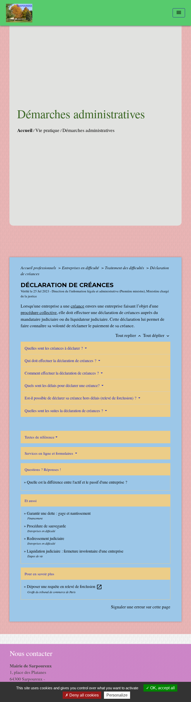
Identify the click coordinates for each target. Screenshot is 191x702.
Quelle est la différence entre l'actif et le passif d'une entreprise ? (77, 482)
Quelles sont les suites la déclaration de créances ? (64, 410)
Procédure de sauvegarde (46, 525)
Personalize (117, 695)
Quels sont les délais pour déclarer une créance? (62, 385)
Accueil (24, 130)
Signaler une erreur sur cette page (140, 607)
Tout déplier (156, 335)
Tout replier (128, 335)
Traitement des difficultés (125, 267)
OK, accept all (162, 688)
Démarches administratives (88, 130)
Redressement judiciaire (45, 538)
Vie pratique (47, 130)
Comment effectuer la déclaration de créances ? (62, 373)
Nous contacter (31, 653)
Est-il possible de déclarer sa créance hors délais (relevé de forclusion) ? (81, 397)
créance (77, 306)
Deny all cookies (83, 695)
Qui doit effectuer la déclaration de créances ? (61, 360)
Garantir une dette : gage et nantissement (59, 513)
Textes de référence (39, 437)
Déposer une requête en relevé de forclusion (64, 586)
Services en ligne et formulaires (49, 453)
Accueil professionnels (39, 267)
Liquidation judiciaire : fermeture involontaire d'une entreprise (75, 551)
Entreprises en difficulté (81, 267)
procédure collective (39, 312)
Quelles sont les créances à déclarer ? (54, 348)
